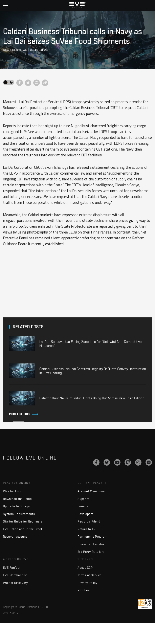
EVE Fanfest (11, 567)
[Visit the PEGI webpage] (145, 604)
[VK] (149, 462)
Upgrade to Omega (16, 506)
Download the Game (17, 498)
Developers (85, 514)
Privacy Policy (87, 582)
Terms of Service (90, 575)
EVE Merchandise (15, 575)
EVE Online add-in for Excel (22, 529)
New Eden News (15, 50)
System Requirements (19, 514)
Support (83, 498)
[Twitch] (128, 462)
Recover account (15, 536)
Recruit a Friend (89, 521)
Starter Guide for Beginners (22, 521)
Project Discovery (15, 582)
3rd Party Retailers (91, 551)
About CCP (85, 567)
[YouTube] (117, 462)
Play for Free (12, 491)
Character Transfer (91, 544)
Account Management (93, 491)
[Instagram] (138, 462)
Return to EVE (87, 529)
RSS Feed (84, 590)
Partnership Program (92, 536)
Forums (83, 506)
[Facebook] (96, 462)
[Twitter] (107, 462)
